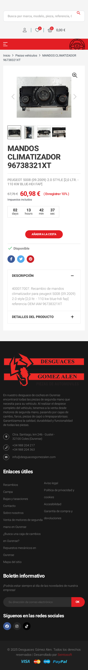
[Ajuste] (25, 30)
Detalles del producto (33, 317)
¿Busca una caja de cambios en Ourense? (22, 537)
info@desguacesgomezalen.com (34, 457)
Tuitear (21, 259)
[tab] (44, 276)
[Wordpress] (27, 626)
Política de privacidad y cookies (59, 493)
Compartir (11, 259)
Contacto (9, 506)
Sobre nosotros (13, 513)
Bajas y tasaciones (15, 499)
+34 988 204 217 (23, 445)
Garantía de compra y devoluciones (58, 514)
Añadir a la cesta (44, 234)
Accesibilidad (52, 504)
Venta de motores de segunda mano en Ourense (23, 523)
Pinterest (30, 259)
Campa (8, 492)
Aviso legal (51, 483)
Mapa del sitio (12, 562)
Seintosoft (65, 654)
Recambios (10, 485)
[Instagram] (17, 626)
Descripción (23, 276)
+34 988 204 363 (23, 449)
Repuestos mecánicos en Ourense (19, 551)
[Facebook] (7, 626)
